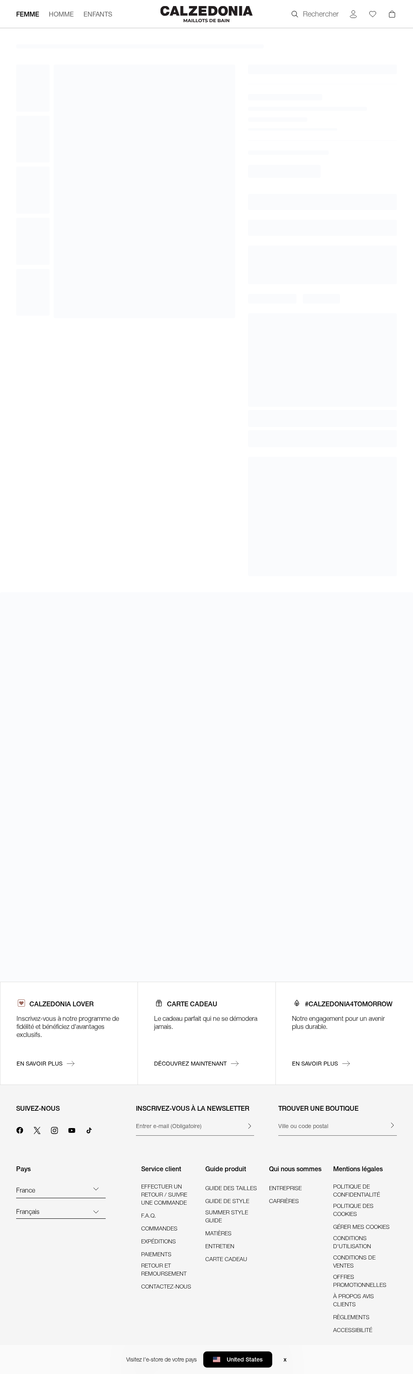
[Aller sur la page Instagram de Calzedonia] (54, 1129)
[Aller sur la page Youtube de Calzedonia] (71, 1129)
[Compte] (353, 14)
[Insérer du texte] (249, 1126)
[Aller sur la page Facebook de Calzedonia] (19, 1129)
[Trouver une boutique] (392, 1125)
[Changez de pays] (96, 1188)
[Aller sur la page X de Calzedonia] (37, 1129)
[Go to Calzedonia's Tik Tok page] (89, 1129)
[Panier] (392, 14)
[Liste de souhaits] (373, 14)
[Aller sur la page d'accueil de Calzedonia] (206, 14)
